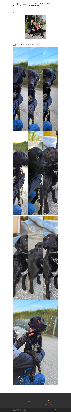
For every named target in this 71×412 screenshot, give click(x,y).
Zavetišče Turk (17, 409)
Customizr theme (24, 410)
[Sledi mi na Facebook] (55, 1)
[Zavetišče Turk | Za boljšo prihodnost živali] (17, 4)
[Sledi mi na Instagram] (56, 1)
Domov (14, 8)
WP (16, 410)
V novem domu (17, 8)
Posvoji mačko (30, 398)
